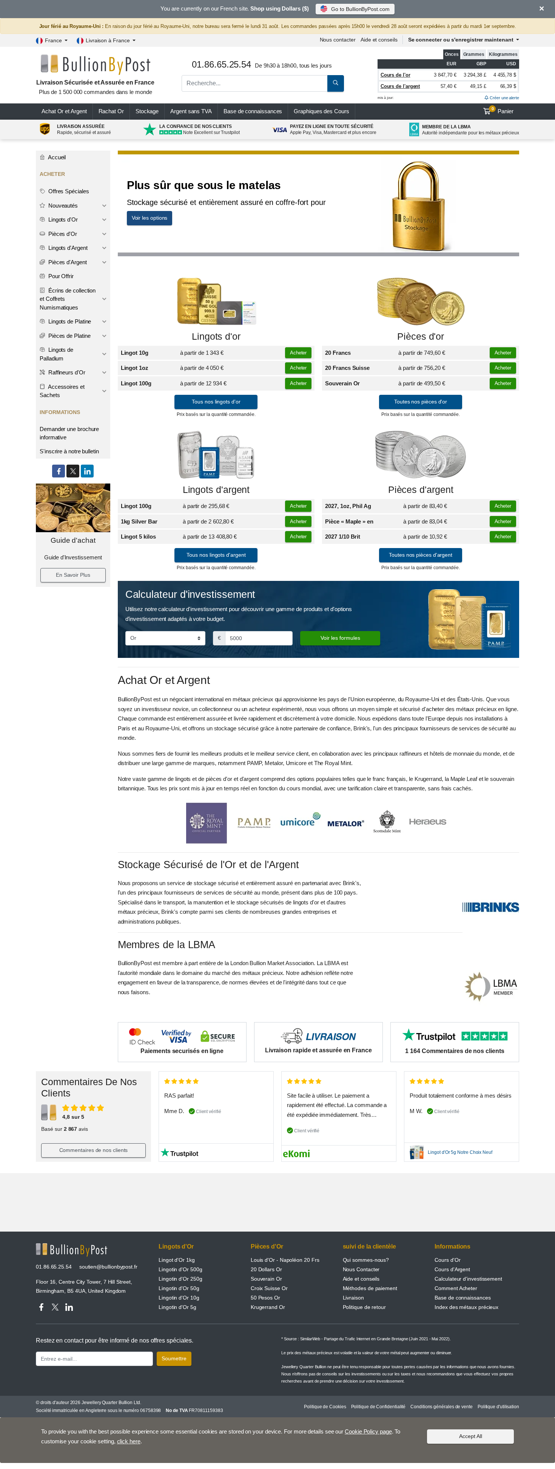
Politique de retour (364, 1307)
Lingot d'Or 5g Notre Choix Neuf (460, 1152)
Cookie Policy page (368, 1431)
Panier (503, 110)
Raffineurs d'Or (66, 372)
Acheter (298, 353)
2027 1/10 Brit (342, 536)
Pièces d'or (420, 336)
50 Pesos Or (265, 1298)
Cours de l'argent (400, 86)
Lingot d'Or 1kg (177, 1260)
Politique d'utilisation (498, 1406)
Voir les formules (340, 638)
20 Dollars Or (266, 1269)
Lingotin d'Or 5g (177, 1307)
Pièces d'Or (62, 234)
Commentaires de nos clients (93, 1150)
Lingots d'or (216, 336)
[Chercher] (335, 83)
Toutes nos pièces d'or (420, 402)
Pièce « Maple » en (349, 521)
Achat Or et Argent (64, 111)
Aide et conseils (379, 40)
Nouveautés (62, 205)
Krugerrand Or (268, 1307)
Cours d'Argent (452, 1269)
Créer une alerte (504, 97)
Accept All (470, 1436)
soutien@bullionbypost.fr (108, 1267)
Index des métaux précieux (466, 1307)
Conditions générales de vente (441, 1406)
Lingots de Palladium (56, 354)
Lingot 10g (134, 353)
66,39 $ (508, 86)
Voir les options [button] (150, 218)
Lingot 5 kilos (138, 536)
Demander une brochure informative (69, 433)
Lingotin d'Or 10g (179, 1298)
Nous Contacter (361, 1269)
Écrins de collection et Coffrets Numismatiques (68, 299)
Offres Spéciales (68, 191)
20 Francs (337, 353)
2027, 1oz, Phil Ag (348, 506)
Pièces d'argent (420, 490)
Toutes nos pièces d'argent (420, 555)
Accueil (56, 157)
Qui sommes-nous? (366, 1260)
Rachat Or (111, 111)
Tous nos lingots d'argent (216, 555)
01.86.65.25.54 (54, 1267)
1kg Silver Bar (139, 521)
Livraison (353, 1298)
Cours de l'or (395, 75)
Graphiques (321, 111)
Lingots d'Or (62, 219)
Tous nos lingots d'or (216, 402)
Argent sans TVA (191, 111)
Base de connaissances (253, 111)
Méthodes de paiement (370, 1288)
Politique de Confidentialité (378, 1406)
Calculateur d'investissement (468, 1279)
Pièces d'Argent (67, 262)
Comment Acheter (456, 1288)
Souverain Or (342, 383)
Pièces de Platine (69, 336)
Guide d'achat (73, 540)
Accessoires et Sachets (62, 391)
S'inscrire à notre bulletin (69, 451)
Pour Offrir (60, 276)
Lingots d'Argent (67, 248)
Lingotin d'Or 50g (179, 1288)
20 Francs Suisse (347, 368)
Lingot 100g (136, 383)
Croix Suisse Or (269, 1288)
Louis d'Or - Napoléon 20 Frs (285, 1260)
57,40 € (448, 86)
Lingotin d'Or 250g (180, 1279)
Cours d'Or (447, 1260)
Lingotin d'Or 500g (180, 1269)
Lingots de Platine (69, 321)
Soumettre (174, 1358)
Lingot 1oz (134, 368)
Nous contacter (338, 40)
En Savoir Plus (73, 575)
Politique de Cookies (325, 1406)
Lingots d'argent (216, 490)
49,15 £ (478, 86)
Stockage (147, 111)
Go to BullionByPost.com (360, 9)
